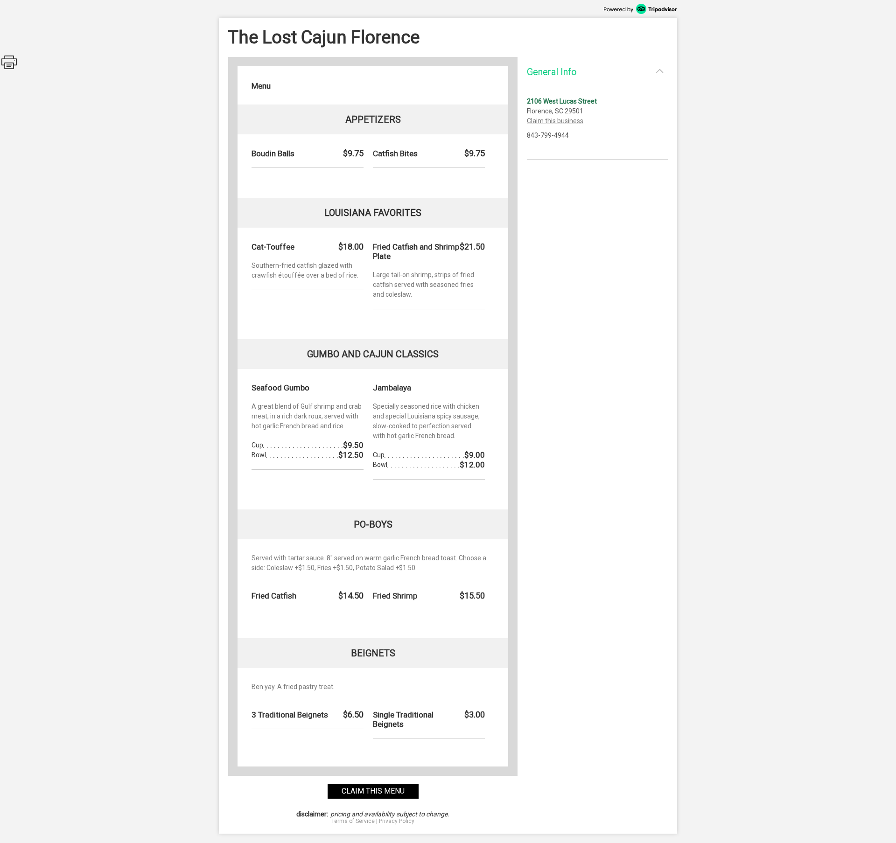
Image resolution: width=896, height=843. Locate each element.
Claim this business (555, 121)
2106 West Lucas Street (562, 101)
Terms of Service (353, 821)
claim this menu (373, 791)
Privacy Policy (396, 821)
